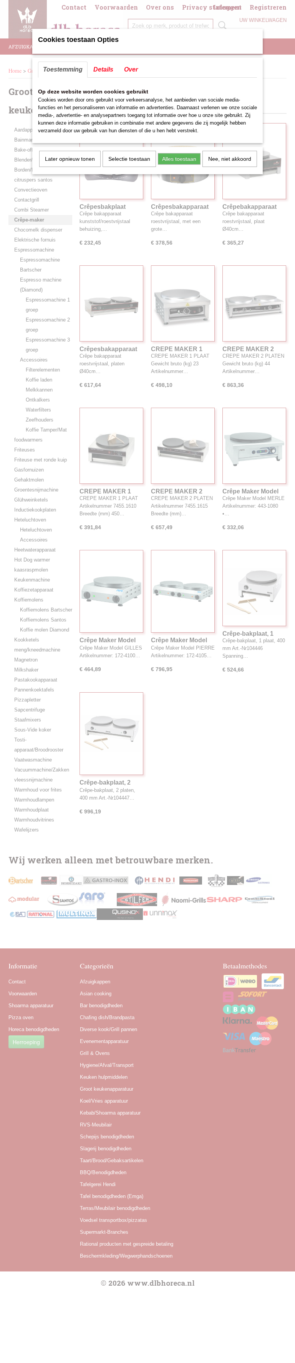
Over (131, 69)
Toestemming (63, 69)
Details (103, 69)
